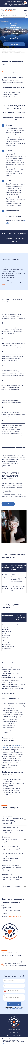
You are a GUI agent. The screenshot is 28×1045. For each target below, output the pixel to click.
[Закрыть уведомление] (27, 1038)
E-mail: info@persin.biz (14, 1037)
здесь (3, 284)
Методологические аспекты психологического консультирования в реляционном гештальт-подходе (13, 52)
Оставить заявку (14, 1004)
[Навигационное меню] (25, 10)
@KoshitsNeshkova (15, 916)
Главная (3, 49)
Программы (9, 49)
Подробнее (5, 1043)
